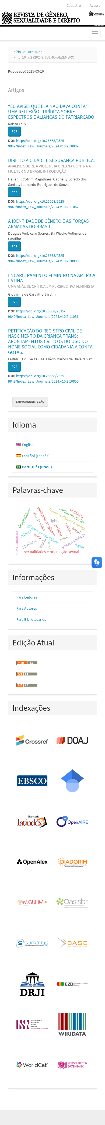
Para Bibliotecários (31, 619)
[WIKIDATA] (72, 1025)
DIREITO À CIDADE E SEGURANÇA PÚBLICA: (51, 165)
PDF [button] (14, 131)
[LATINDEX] (32, 821)
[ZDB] (72, 1065)
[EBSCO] (32, 781)
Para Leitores (26, 597)
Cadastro (73, 5)
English (28, 444)
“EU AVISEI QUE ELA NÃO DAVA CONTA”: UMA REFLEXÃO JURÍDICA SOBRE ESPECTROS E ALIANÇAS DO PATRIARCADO (51, 111)
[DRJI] (32, 984)
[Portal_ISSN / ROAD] (32, 1025)
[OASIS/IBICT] (72, 903)
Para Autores (26, 608)
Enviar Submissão (30, 402)
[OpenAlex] (32, 862)
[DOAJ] (72, 740)
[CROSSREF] (32, 740)
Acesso (95, 5)
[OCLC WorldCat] (32, 1065)
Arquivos (35, 51)
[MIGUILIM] (32, 903)
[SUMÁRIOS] (32, 943)
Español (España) (36, 455)
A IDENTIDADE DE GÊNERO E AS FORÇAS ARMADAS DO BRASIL (48, 223)
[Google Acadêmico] (72, 781)
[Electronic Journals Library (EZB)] (72, 984)
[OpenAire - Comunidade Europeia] (72, 821)
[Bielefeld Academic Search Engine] (72, 943)
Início (16, 51)
